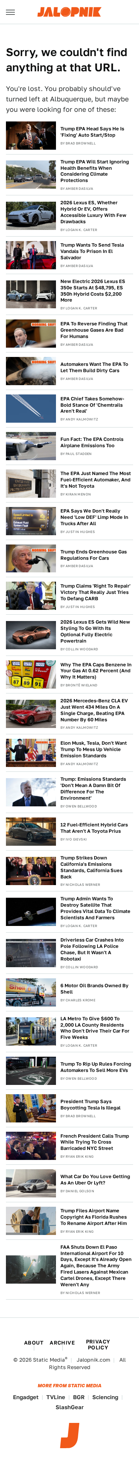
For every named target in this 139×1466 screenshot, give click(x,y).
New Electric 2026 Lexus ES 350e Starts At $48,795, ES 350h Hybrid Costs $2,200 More (92, 291)
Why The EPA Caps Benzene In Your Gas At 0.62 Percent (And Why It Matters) (96, 671)
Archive (62, 1343)
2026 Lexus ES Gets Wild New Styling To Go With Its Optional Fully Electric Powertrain (95, 631)
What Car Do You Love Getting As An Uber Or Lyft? (95, 1180)
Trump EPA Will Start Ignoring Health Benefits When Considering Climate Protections (94, 171)
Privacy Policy (98, 1344)
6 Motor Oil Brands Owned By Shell (94, 989)
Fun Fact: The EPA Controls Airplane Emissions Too (91, 442)
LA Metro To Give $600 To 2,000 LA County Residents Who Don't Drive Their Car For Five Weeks (94, 1028)
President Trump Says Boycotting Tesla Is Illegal (90, 1105)
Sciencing (105, 1397)
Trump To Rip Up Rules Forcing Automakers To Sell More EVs (95, 1067)
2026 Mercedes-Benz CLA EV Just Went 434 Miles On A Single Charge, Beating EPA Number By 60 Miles (94, 710)
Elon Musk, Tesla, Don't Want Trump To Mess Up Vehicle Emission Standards (93, 749)
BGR (79, 1397)
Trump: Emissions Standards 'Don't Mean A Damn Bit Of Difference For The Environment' (93, 788)
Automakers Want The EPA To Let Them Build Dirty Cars (94, 367)
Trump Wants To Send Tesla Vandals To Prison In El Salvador (92, 251)
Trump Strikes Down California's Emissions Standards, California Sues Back (91, 867)
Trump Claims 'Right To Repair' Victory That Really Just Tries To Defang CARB (95, 592)
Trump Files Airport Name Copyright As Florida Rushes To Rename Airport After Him (93, 1217)
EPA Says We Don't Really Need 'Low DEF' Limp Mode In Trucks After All (94, 517)
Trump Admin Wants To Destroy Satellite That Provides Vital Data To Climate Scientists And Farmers (95, 908)
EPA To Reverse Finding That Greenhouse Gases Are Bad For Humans (94, 330)
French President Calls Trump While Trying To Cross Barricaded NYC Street (94, 1142)
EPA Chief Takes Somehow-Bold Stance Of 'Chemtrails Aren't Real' (92, 405)
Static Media (49, 1360)
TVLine (55, 1397)
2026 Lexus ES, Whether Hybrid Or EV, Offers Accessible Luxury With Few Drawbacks (93, 212)
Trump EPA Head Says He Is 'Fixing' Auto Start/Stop (92, 132)
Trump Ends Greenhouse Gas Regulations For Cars (93, 555)
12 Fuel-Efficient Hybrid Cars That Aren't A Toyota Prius (94, 828)
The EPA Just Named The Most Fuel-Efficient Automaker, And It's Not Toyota (95, 480)
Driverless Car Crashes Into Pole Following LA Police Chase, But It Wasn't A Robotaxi (92, 949)
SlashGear (70, 1407)
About (33, 1343)
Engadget (26, 1397)
